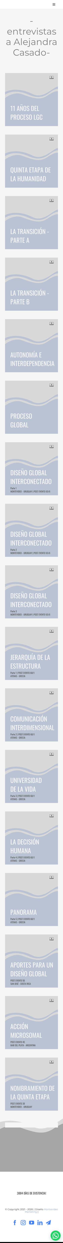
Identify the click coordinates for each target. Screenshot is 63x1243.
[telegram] (48, 1222)
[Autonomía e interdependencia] (31, 345)
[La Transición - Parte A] (31, 222)
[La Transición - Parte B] (31, 284)
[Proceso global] (31, 407)
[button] (56, 1236)
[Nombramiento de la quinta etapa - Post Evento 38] (31, 1084)
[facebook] (14, 1222)
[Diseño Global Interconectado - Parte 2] (31, 530)
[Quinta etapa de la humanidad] (31, 161)
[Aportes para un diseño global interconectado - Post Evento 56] (31, 961)
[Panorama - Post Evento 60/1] (31, 899)
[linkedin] (40, 1222)
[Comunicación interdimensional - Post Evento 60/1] (31, 714)
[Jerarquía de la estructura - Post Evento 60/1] (31, 653)
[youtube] (31, 1222)
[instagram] (23, 1222)
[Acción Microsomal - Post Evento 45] (31, 1022)
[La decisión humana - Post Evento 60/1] (31, 838)
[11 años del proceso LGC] (31, 99)
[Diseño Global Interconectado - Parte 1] (31, 468)
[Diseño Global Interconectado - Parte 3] (31, 591)
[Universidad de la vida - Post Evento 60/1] (31, 776)
